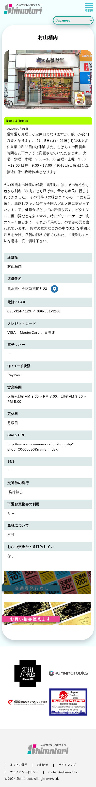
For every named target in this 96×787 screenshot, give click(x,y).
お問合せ (42, 765)
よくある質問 (18, 765)
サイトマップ (67, 765)
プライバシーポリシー (24, 772)
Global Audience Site (62, 772)
